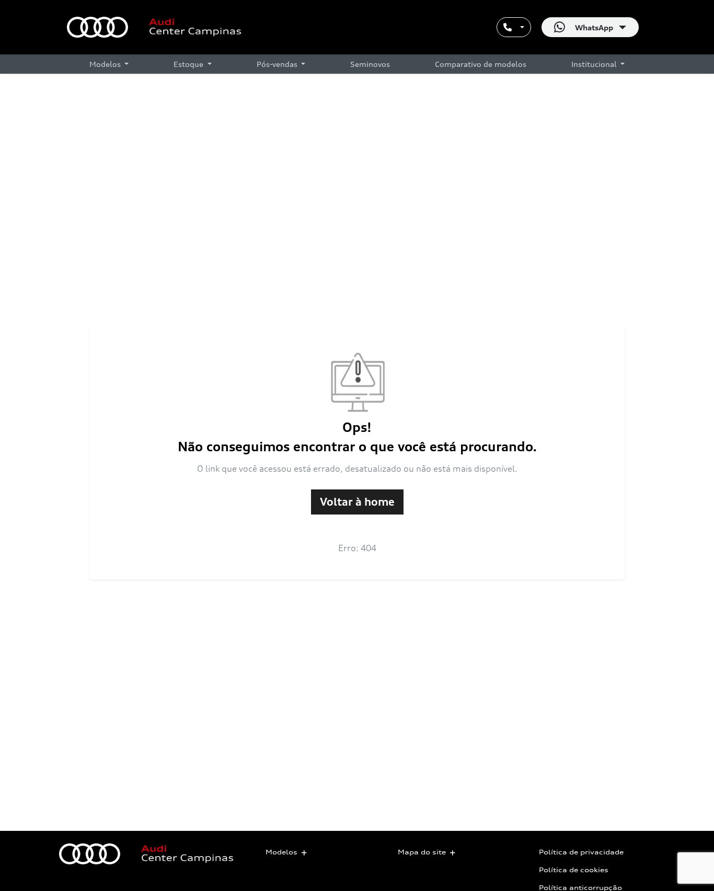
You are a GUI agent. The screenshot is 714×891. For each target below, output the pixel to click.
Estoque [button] (189, 64)
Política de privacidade (581, 852)
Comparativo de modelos (480, 64)
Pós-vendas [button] (278, 64)
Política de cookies (573, 870)
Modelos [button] (106, 64)
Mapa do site (422, 852)
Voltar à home (357, 501)
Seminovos (370, 64)
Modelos (281, 852)
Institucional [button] (595, 64)
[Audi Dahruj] (154, 27)
